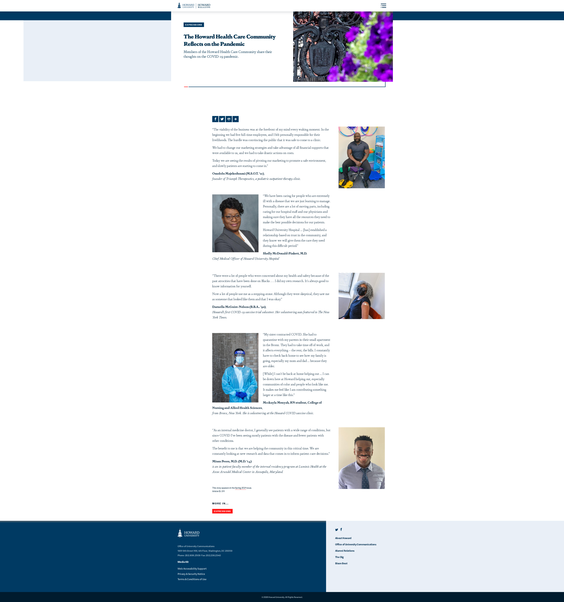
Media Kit (183, 562)
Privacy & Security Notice (191, 574)
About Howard (343, 538)
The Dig (339, 557)
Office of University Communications (355, 544)
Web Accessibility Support (192, 568)
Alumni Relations (344, 550)
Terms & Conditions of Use (192, 579)
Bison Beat (341, 563)
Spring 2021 (240, 487)
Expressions (193, 24)
